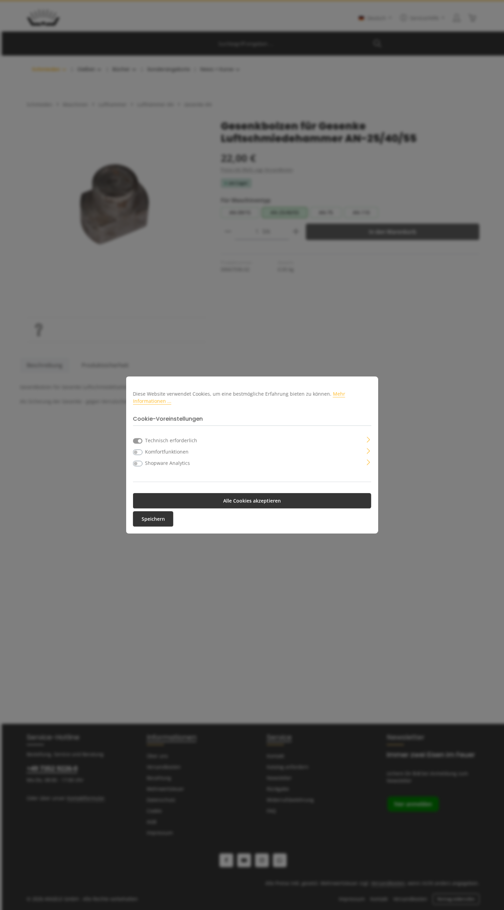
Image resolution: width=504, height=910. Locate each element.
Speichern (153, 519)
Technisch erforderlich (171, 440)
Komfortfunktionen (167, 451)
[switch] (138, 452)
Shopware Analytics (167, 463)
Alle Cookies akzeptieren (252, 501)
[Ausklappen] (368, 439)
